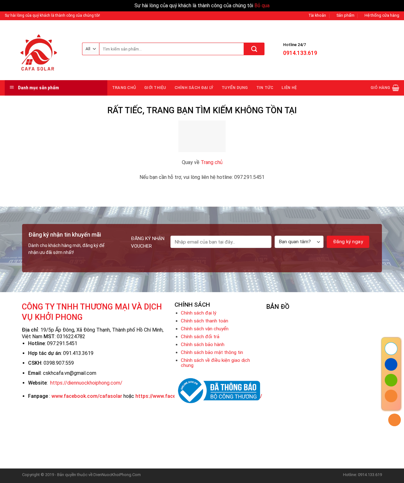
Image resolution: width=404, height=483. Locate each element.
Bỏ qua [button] (262, 6)
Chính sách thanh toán (204, 321)
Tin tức (265, 87)
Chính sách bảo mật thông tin (212, 352)
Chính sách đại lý (194, 87)
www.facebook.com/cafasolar (86, 396)
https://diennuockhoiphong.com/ (86, 383)
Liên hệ (289, 87)
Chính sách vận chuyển (205, 329)
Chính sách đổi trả (200, 336)
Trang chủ (124, 87)
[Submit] (254, 49)
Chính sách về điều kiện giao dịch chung (215, 362)
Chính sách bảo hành (202, 344)
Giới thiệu (155, 87)
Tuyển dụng (235, 87)
